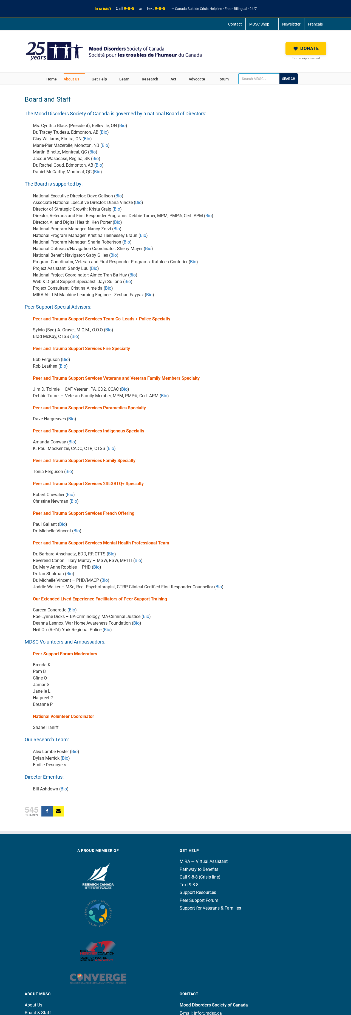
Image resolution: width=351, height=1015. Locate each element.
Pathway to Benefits (199, 869)
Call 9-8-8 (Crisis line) (200, 877)
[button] (305, 48)
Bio (122, 125)
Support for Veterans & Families (210, 908)
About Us (33, 1005)
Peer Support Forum (199, 900)
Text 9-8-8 (189, 884)
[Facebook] (47, 811)
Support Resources (198, 892)
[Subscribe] (58, 811)
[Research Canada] (98, 861)
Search (288, 79)
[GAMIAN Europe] (98, 897)
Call (125, 8)
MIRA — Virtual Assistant (204, 861)
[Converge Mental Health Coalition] (98, 969)
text (156, 8)
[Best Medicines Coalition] (98, 935)
